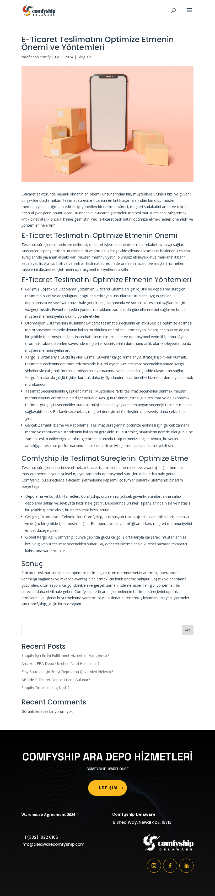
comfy (45, 56)
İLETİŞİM (108, 787)
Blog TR (84, 56)
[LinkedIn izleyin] (186, 866)
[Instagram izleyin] (154, 866)
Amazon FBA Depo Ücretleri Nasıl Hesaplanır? (60, 663)
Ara (188, 630)
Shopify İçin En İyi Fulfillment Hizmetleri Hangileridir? (65, 655)
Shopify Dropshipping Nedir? (45, 687)
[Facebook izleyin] (170, 866)
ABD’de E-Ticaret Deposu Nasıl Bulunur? (56, 679)
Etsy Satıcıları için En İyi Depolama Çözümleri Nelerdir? (67, 671)
